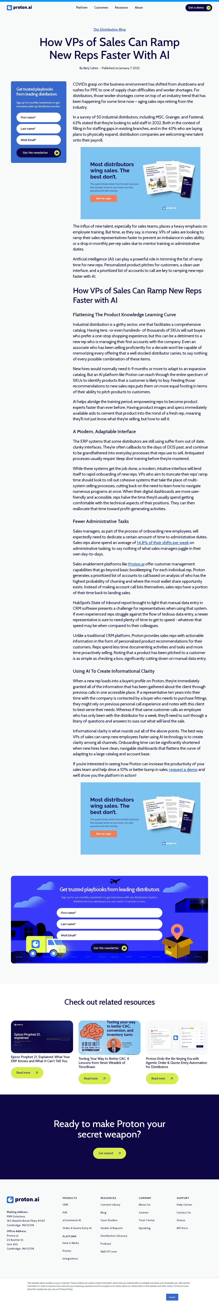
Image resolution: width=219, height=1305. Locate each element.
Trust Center (147, 1220)
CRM (65, 1204)
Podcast (106, 1243)
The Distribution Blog (109, 29)
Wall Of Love (109, 1251)
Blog (103, 1212)
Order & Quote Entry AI (77, 1228)
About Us (145, 1204)
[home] (19, 7)
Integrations (70, 1258)
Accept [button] (172, 1297)
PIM (65, 1212)
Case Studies (109, 1220)
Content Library (110, 1204)
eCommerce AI (72, 1220)
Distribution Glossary (114, 1235)
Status (181, 1220)
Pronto (67, 1250)
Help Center (184, 1204)
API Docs (182, 1228)
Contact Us (184, 1212)
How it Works (71, 1243)
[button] (82, 7)
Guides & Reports (112, 1228)
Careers (144, 1212)
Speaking (145, 1228)
